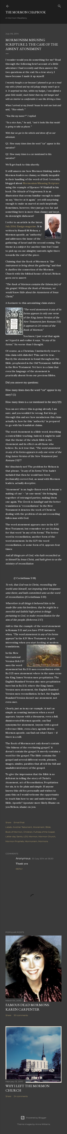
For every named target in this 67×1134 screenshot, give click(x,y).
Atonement (38, 827)
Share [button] (8, 822)
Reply (19, 869)
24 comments (21, 1096)
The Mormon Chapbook (25, 12)
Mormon (33, 836)
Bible (48, 827)
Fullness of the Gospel (44, 832)
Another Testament (22, 827)
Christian (27, 832)
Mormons (43, 841)
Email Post (19, 822)
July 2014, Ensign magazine (20, 226)
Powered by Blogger (36, 1117)
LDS (26, 836)
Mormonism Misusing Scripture (41, 183)
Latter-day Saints (14, 836)
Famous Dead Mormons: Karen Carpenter (27, 1007)
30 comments (21, 1015)
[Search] (59, 5)
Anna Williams (42, 1124)
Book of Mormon (13, 832)
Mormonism (31, 841)
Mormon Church (46, 836)
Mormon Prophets (14, 841)
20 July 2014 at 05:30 (42, 858)
